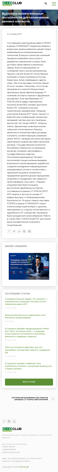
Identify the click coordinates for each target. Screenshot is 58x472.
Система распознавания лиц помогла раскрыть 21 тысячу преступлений (30, 398)
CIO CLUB (24, 467)
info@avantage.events (11, 452)
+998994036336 (9, 449)
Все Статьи (29, 382)
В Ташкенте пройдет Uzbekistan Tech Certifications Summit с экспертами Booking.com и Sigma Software (28, 366)
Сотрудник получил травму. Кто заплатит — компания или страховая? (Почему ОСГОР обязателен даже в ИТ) (26, 301)
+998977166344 (8, 447)
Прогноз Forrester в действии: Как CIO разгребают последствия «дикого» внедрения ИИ (27, 350)
